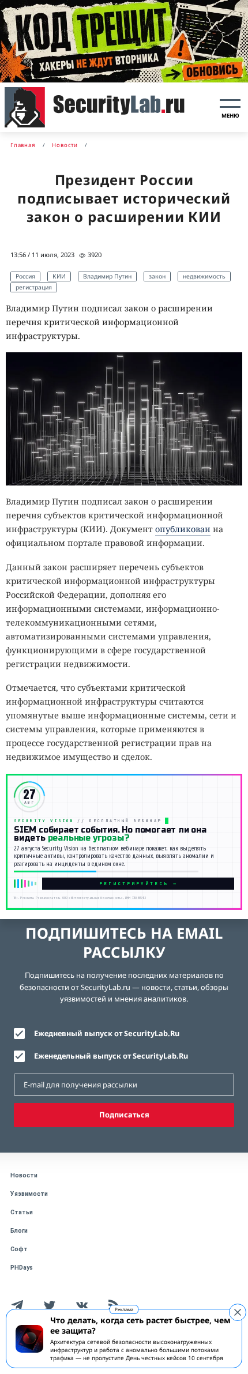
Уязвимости (29, 1194)
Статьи (21, 1212)
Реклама (124, 1309)
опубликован (183, 529)
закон (157, 276)
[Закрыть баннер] (237, 1312)
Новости (23, 1175)
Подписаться (124, 1114)
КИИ (59, 276)
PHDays (21, 1267)
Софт (19, 1249)
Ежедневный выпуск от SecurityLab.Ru (106, 1033)
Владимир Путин (107, 276)
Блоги (19, 1230)
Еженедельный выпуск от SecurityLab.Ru (111, 1056)
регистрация (34, 287)
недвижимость (204, 276)
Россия (25, 276)
